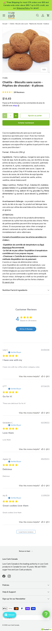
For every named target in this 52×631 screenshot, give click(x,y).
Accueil (4, 23)
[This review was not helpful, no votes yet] (47, 376)
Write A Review (26, 329)
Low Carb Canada (13, 625)
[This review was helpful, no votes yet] (42, 376)
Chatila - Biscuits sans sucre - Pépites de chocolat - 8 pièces (29, 23)
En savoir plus (8, 282)
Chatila (4, 78)
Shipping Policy (23, 8)
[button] (48, 15)
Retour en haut (25, 551)
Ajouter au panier (35, 115)
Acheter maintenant (26, 123)
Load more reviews (26, 532)
